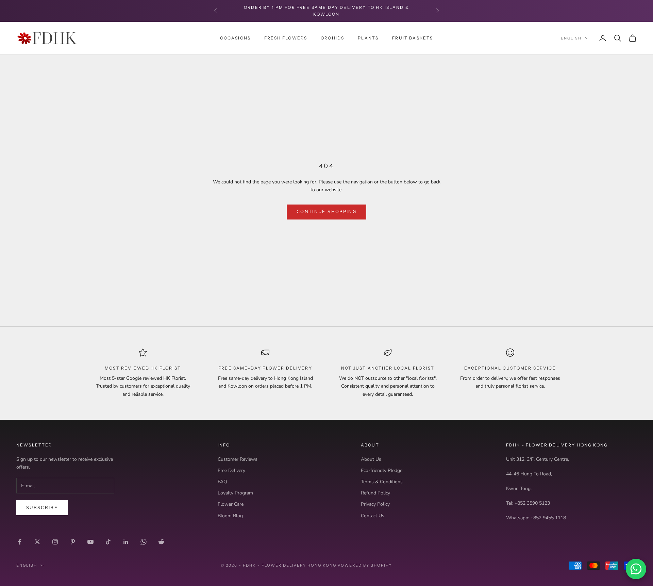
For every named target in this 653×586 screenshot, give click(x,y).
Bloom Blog (230, 515)
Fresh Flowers (285, 37)
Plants (368, 37)
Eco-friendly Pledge (381, 470)
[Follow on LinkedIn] (125, 541)
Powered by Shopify (365, 565)
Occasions (235, 37)
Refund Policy (375, 493)
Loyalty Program (235, 493)
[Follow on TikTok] (108, 541)
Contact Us (372, 515)
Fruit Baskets (412, 37)
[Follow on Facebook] (19, 541)
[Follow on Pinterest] (72, 541)
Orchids (332, 37)
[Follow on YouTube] (90, 541)
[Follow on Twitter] (37, 541)
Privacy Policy (375, 504)
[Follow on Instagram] (55, 541)
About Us (371, 459)
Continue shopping (326, 212)
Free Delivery (231, 470)
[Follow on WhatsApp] (143, 541)
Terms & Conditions (382, 481)
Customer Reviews (237, 459)
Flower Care (231, 504)
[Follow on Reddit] (161, 541)
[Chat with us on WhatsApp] (636, 569)
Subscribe (42, 508)
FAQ (222, 481)
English (571, 38)
